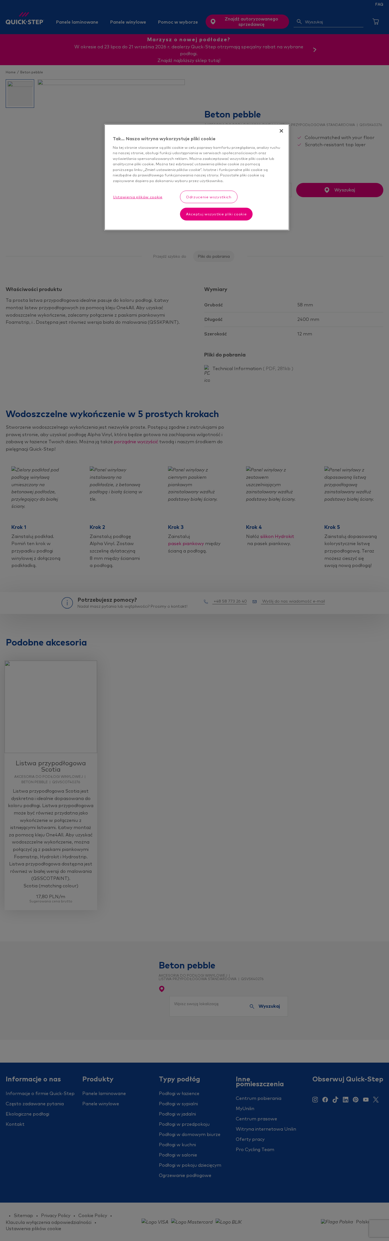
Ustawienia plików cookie (138, 197)
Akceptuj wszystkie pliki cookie (216, 214)
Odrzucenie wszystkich (209, 197)
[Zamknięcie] (281, 131)
